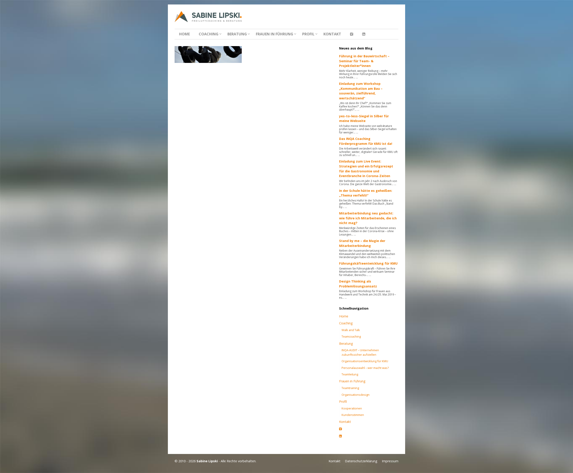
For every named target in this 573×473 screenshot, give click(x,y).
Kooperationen (352, 408)
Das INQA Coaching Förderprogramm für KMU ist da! (365, 141)
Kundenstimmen (353, 415)
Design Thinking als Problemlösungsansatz (358, 283)
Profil (308, 34)
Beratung (237, 34)
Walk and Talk (351, 330)
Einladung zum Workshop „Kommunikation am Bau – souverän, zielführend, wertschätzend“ (361, 90)
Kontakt (332, 34)
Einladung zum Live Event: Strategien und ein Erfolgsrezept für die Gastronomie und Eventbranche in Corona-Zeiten (366, 168)
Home (184, 34)
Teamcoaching (351, 336)
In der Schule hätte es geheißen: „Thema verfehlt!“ (365, 193)
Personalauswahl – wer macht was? (365, 368)
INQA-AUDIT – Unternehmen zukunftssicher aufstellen (360, 352)
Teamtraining (350, 388)
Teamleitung (350, 374)
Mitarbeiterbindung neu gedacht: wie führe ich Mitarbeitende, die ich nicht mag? (368, 218)
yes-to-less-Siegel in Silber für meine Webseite (364, 118)
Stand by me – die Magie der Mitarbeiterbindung (362, 243)
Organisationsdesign (356, 395)
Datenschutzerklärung (361, 461)
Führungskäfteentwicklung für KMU (368, 263)
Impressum (390, 461)
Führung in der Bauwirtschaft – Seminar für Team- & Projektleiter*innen (364, 61)
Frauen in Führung (274, 34)
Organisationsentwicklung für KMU (365, 361)
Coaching (208, 34)
